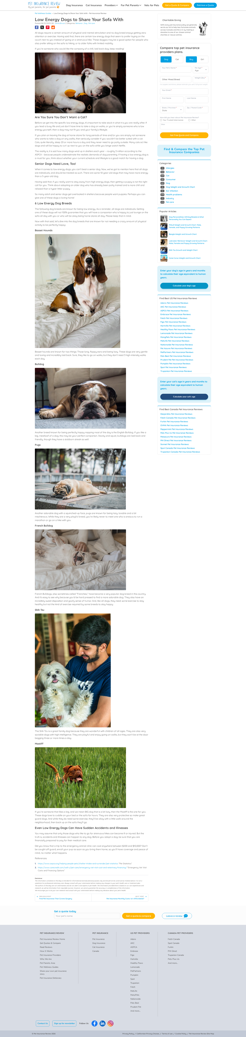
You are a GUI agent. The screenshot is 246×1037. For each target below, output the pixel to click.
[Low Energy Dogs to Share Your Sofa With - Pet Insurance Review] (36, 27)
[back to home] (44, 5)
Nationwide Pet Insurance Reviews (176, 344)
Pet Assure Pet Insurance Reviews (176, 348)
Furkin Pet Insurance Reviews (174, 421)
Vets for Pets (151, 5)
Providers (110, 5)
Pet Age (198, 68)
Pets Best (134, 1003)
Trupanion (134, 983)
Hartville (134, 959)
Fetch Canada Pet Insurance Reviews (177, 418)
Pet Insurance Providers (50, 955)
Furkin (170, 947)
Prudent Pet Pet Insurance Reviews (176, 359)
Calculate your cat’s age (184, 396)
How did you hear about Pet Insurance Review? (179, 117)
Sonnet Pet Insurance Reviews (174, 444)
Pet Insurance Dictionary (50, 978)
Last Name (191, 98)
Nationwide (135, 999)
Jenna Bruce (60, 23)
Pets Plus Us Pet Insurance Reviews (177, 433)
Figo (132, 955)
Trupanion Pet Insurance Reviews (176, 371)
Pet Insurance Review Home (52, 939)
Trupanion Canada (176, 955)
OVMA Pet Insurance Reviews (174, 425)
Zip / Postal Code (195, 108)
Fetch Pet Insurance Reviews (173, 318)
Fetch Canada (174, 939)
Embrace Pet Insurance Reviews (175, 314)
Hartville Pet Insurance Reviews (175, 325)
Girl (202, 59)
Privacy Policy (128, 1034)
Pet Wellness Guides (43, 13)
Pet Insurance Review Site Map (201, 1034)
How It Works (46, 951)
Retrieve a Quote (205, 5)
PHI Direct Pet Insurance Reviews (175, 440)
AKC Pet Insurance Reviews (173, 307)
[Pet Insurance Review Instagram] (110, 1023)
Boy (191, 59)
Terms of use (167, 1034)
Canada (95, 951)
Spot (132, 979)
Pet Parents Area (47, 963)
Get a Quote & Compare (177, 5)
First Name (166, 98)
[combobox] (175, 79)
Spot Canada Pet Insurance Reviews (177, 448)
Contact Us (43, 1023)
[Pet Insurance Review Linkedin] (102, 1023)
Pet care (91, 23)
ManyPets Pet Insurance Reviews (175, 337)
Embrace (134, 951)
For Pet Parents (130, 5)
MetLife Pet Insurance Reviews (174, 341)
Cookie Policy (180, 1034)
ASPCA (133, 947)
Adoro (133, 939)
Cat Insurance (94, 5)
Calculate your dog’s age (184, 285)
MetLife (133, 991)
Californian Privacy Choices (148, 1034)
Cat (177, 59)
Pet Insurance (98, 939)
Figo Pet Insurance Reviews (173, 322)
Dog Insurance (74, 5)
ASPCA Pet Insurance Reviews (174, 310)
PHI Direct (172, 951)
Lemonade (135, 967)
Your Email (167, 90)
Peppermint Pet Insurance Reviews (176, 429)
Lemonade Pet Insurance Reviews (176, 333)
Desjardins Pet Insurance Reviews (176, 414)
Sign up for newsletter (64, 1023)
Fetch (132, 987)
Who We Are (46, 959)
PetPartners (135, 971)
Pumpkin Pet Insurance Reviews (175, 363)
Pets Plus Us (173, 959)
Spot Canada (173, 943)
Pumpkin (134, 975)
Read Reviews (46, 947)
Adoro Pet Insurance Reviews (174, 303)
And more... (135, 1011)
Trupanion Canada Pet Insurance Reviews (180, 452)
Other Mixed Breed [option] (171, 79)
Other (163, 124)
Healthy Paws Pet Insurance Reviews (177, 329)
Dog (85, 23)
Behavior (79, 23)
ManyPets (134, 995)
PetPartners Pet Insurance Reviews (176, 352)
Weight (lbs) (200, 78)
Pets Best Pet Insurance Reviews (175, 356)
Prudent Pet (135, 1007)
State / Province (169, 108)
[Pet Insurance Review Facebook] (95, 1023)
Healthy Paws (136, 963)
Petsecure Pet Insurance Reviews (175, 436)
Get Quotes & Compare (50, 943)
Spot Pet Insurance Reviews (173, 367)
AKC (132, 943)
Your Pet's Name (169, 68)
